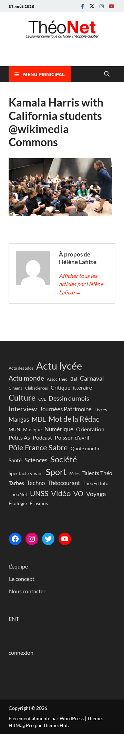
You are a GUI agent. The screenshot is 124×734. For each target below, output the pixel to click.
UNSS (39, 493)
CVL (42, 399)
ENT (14, 618)
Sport (56, 471)
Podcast (42, 437)
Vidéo (61, 493)
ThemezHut (55, 725)
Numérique (58, 429)
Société (63, 459)
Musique (32, 429)
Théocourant (64, 482)
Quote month (85, 448)
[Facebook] (82, 6)
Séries (74, 473)
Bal (73, 379)
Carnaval (92, 378)
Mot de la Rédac (74, 419)
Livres (100, 409)
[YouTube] (65, 539)
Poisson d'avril (72, 437)
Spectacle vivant (26, 473)
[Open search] (107, 74)
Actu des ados (21, 368)
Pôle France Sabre (38, 447)
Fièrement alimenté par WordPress (46, 718)
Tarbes (16, 483)
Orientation (90, 429)
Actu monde (26, 378)
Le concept (21, 578)
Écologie (18, 503)
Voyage (96, 493)
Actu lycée (59, 366)
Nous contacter (27, 591)
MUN (14, 429)
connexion (21, 652)
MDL (39, 419)
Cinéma (15, 388)
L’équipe (18, 566)
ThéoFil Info (95, 483)
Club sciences (36, 388)
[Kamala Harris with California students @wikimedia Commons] (60, 214)
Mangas (19, 419)
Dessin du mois (69, 398)
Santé (15, 460)
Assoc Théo (57, 379)
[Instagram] (101, 6)
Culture (22, 397)
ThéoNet (18, 494)
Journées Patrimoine (66, 409)
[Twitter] (92, 6)
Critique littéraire (71, 387)
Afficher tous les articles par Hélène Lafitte (81, 283)
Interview (23, 408)
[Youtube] (111, 6)
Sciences (36, 460)
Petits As (19, 437)
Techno (36, 482)
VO (78, 493)
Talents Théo (97, 473)
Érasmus (39, 503)
